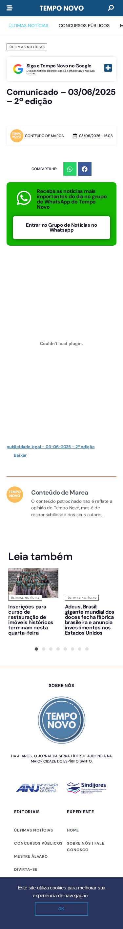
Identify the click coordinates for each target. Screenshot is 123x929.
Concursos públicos (38, 843)
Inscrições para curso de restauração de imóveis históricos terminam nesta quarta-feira (30, 619)
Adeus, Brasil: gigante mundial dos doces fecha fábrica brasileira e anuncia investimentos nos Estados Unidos (89, 619)
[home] (61, 8)
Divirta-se (25, 869)
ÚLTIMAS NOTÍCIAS (33, 830)
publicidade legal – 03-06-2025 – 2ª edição (51, 446)
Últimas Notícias (27, 47)
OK (61, 909)
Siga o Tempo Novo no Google (59, 66)
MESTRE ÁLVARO (31, 856)
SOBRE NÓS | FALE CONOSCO (85, 846)
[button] (70, 169)
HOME (73, 830)
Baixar (20, 455)
